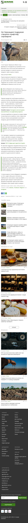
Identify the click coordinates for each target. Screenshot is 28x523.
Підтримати (8, 504)
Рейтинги (17, 430)
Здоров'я (4, 430)
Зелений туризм (19, 423)
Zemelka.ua (4, 483)
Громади (4, 453)
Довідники (5, 447)
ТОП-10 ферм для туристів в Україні (15, 143)
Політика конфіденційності (19, 463)
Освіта (3, 432)
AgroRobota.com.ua (6, 485)
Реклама (17, 447)
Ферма (9, 15)
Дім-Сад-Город (16, 15)
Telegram (21, 187)
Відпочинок (5, 438)
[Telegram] (4, 193)
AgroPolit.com (5, 474)
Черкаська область (10, 196)
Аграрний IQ (5, 468)
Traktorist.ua (5, 481)
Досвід (3, 427)
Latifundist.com (5, 470)
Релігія (3, 436)
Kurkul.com (4, 472)
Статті (16, 412)
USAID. (10, 74)
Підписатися (22, 497)
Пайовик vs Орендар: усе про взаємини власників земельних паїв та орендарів (14, 11)
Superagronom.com (6, 476)
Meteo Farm (5, 487)
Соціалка (4, 440)
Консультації (18, 425)
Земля (7, 351)
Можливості (5, 451)
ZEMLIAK (17, 452)
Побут (3, 423)
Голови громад (5, 455)
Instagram (3, 189)
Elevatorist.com (5, 478)
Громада (23, 15)
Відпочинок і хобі (19, 427)
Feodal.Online (5, 489)
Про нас (17, 454)
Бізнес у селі (5, 425)
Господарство (5, 414)
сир (17, 196)
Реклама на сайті (19, 449)
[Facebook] (2, 193)
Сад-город (4, 421)
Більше (14, 327)
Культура (4, 434)
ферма (2, 196)
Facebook (16, 187)
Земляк (11, 187)
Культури (4, 449)
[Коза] (14, 51)
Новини (8, 267)
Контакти (17, 460)
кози (20, 196)
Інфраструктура (6, 443)
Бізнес (5, 15)
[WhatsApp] (6, 193)
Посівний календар (19, 432)
